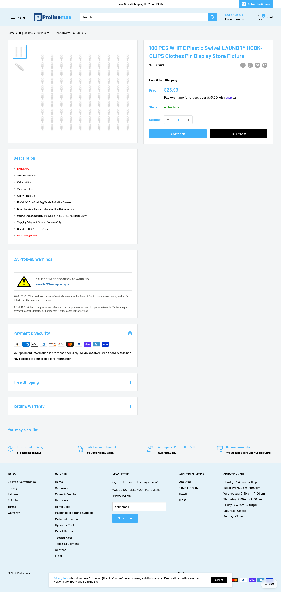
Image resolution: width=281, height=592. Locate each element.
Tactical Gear (63, 537)
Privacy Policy (62, 578)
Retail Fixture (64, 531)
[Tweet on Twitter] (257, 65)
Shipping (13, 500)
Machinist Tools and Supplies (74, 512)
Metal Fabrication (66, 519)
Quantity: (155, 119)
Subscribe (125, 518)
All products (26, 33)
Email (183, 494)
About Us (185, 481)
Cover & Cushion (66, 494)
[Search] (212, 17)
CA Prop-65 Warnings (22, 481)
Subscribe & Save (259, 4)
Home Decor (63, 506)
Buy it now (239, 134)
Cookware (62, 488)
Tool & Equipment (67, 543)
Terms (12, 506)
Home (11, 33)
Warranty (14, 512)
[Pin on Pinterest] (250, 65)
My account (233, 19)
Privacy (12, 488)
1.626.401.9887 (188, 488)
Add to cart (178, 134)
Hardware (61, 500)
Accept (219, 579)
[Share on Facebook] (243, 65)
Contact (60, 549)
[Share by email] (264, 65)
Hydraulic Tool (64, 525)
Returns (13, 494)
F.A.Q (58, 556)
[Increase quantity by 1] (188, 120)
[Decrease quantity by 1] (168, 120)
